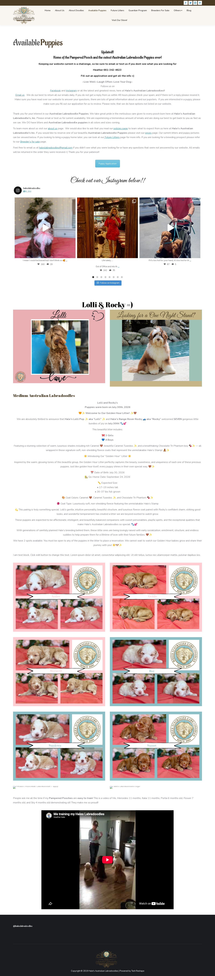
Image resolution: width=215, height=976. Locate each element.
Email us (20, 95)
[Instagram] (71, 254)
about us (52, 128)
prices (148, 133)
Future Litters (112, 137)
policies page (120, 128)
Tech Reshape (137, 971)
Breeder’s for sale (30, 141)
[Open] (45, 227)
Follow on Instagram (109, 283)
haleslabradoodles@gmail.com (55, 147)
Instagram (71, 90)
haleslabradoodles (45, 200)
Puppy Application (108, 163)
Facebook (55, 90)
